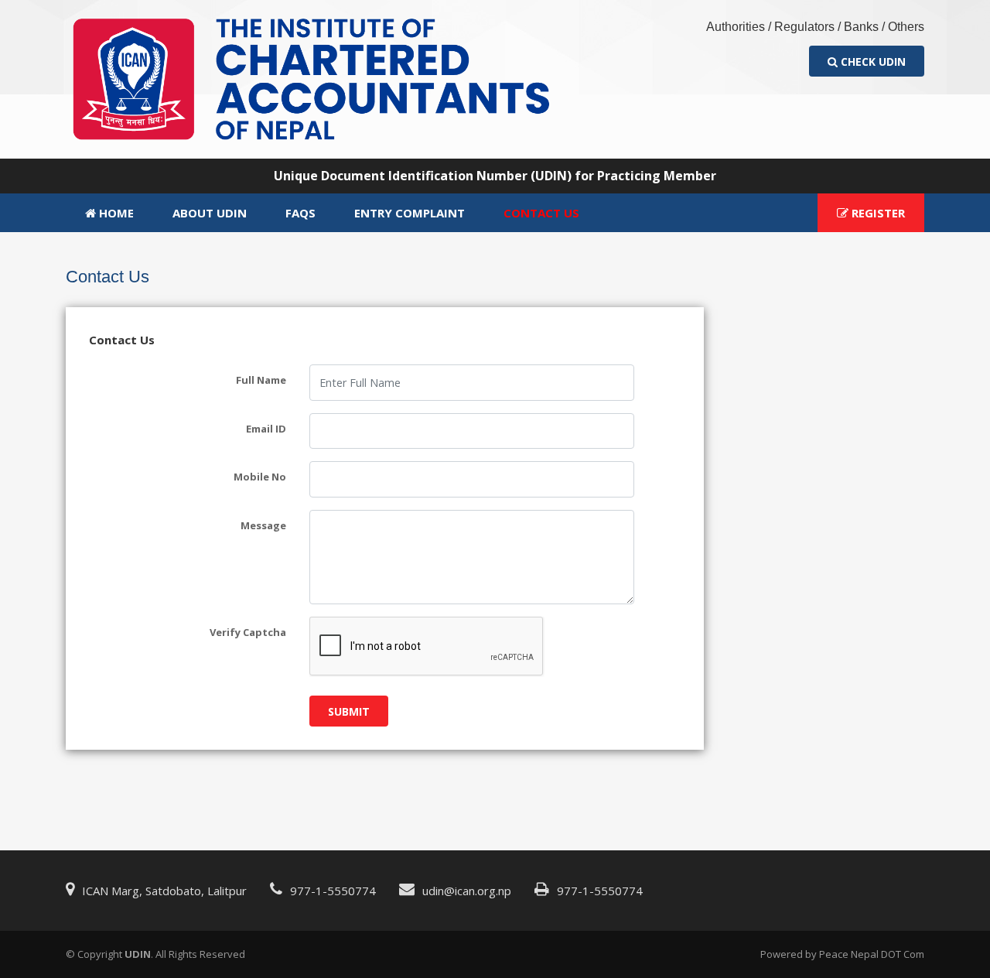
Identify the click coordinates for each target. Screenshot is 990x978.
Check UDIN (872, 61)
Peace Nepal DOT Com (871, 954)
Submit (349, 711)
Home (115, 213)
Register (876, 213)
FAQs (300, 213)
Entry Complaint (409, 213)
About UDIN (209, 213)
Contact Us (541, 213)
